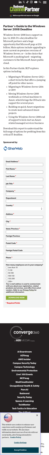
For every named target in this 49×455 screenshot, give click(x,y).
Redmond (25, 393)
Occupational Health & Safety (24, 386)
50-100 (11, 273)
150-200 (11, 279)
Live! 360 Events (24, 374)
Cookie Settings (20, 443)
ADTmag (24, 356)
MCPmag (24, 378)
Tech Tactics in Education (24, 409)
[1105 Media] (24, 341)
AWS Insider (24, 359)
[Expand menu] (44, 3)
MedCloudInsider (24, 382)
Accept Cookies (20, 450)
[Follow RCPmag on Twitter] (24, 2)
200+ (10, 282)
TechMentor (24, 405)
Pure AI (24, 390)
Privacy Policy (28, 290)
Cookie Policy (15, 437)
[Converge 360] (24, 333)
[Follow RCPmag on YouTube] (35, 2)
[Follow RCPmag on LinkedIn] (20, 3)
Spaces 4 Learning (24, 401)
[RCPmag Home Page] (25, 7)
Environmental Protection (25, 371)
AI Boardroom (24, 352)
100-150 (11, 276)
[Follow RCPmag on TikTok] (27, 3)
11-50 (10, 270)
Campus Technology (24, 367)
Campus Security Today (24, 363)
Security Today (24, 397)
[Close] (37, 415)
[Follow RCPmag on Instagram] (31, 3)
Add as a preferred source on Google (26, 15)
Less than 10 (13, 268)
